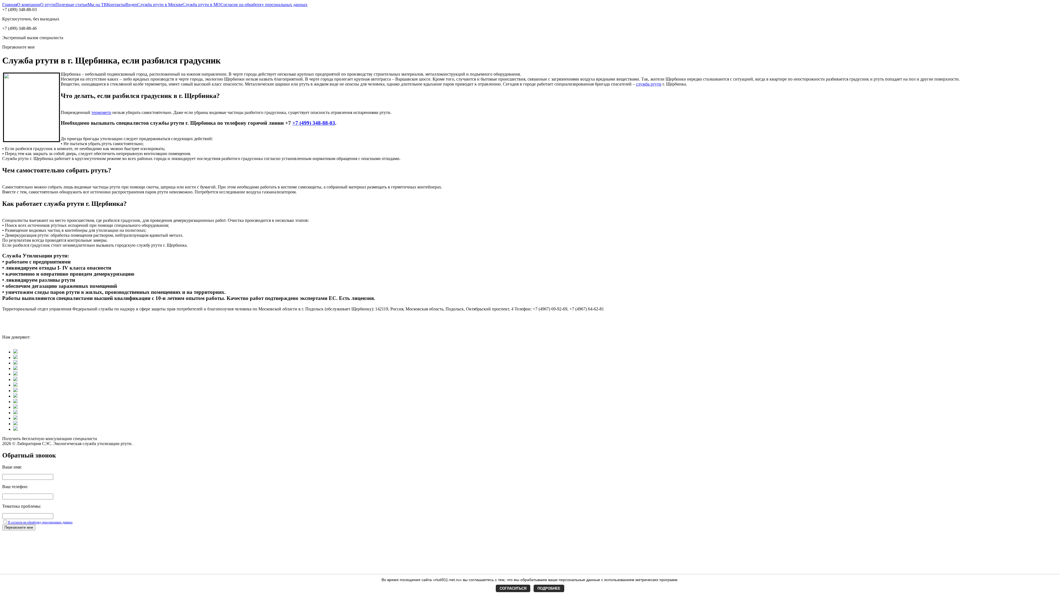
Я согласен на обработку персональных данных (40, 522)
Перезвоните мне (18, 527)
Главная (9, 4)
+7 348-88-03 (313, 123)
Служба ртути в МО (201, 4)
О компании (28, 4)
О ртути (47, 4)
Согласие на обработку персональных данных (264, 4)
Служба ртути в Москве (159, 4)
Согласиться (513, 588)
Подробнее (548, 588)
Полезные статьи (71, 4)
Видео (131, 4)
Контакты (116, 4)
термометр (101, 112)
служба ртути (648, 84)
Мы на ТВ (97, 4)
